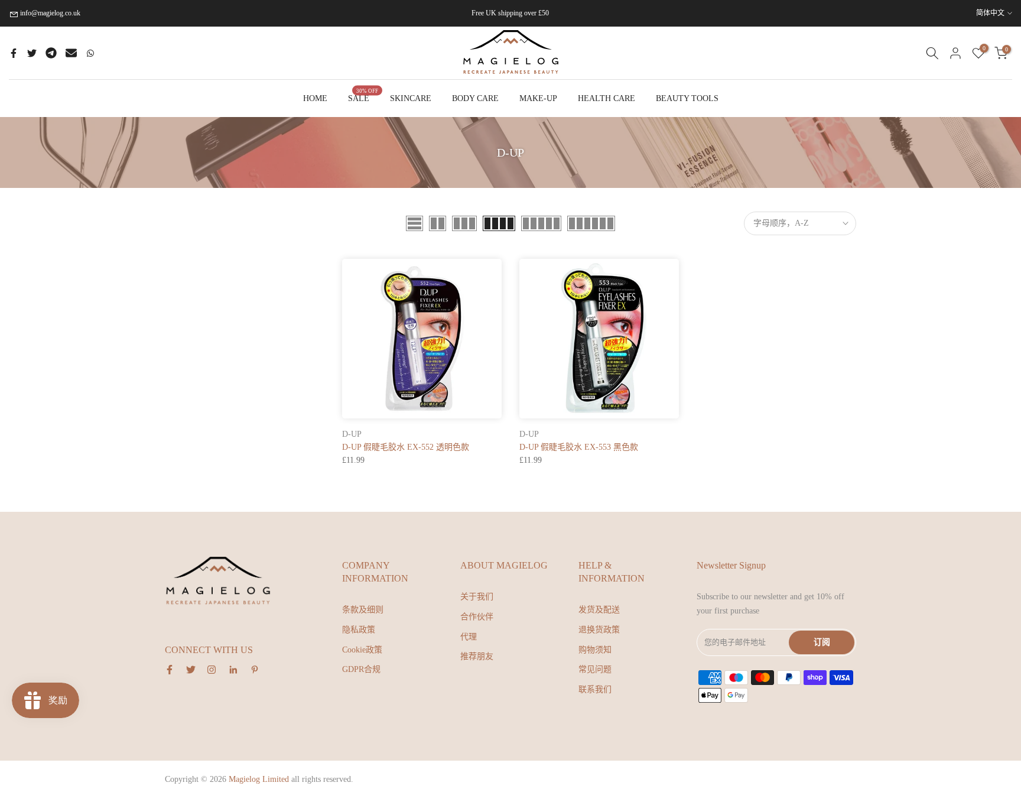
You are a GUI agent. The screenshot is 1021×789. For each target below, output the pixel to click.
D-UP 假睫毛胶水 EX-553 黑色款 (578, 447)
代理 (468, 636)
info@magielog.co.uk (50, 13)
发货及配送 (599, 609)
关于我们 (476, 596)
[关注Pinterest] (255, 670)
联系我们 (595, 689)
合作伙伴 (476, 616)
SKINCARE (410, 98)
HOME (315, 98)
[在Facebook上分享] (13, 53)
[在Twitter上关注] (191, 670)
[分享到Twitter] (32, 53)
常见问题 (595, 669)
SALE (363, 97)
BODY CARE (475, 98)
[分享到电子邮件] (71, 53)
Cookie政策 (362, 649)
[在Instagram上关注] (211, 670)
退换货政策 (599, 629)
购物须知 (595, 649)
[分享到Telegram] (51, 53)
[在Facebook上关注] (169, 670)
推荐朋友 (476, 656)
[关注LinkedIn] (233, 670)
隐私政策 (358, 629)
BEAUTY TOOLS (687, 98)
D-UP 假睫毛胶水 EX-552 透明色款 (405, 447)
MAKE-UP (538, 98)
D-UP (352, 434)
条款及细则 (362, 609)
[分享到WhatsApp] (90, 53)
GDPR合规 (361, 669)
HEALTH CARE (606, 98)
